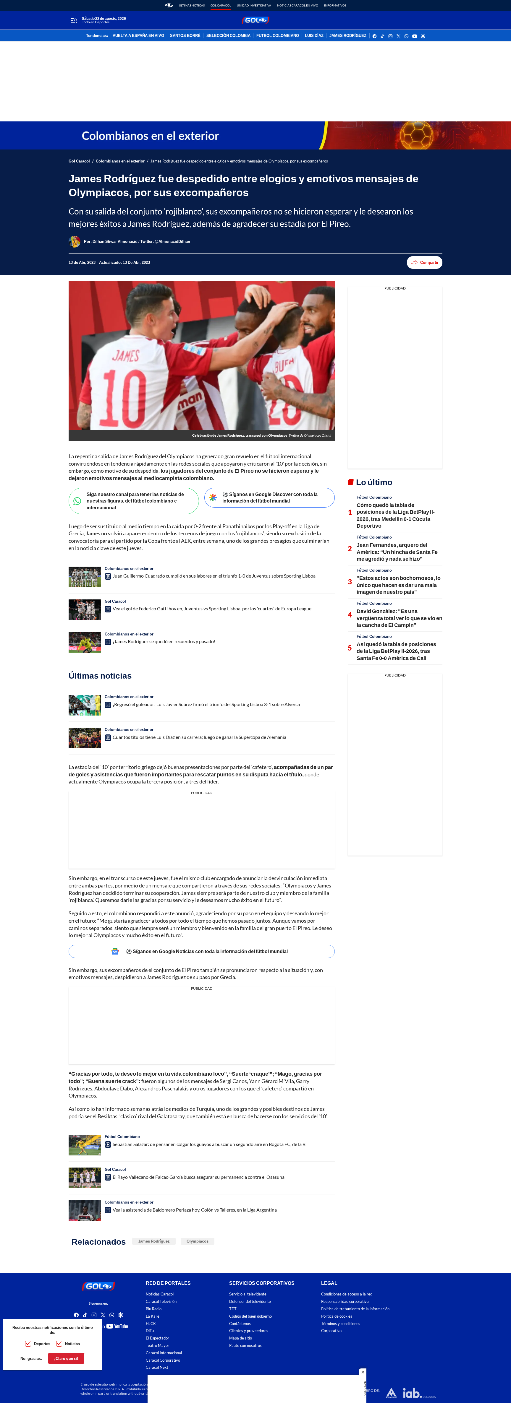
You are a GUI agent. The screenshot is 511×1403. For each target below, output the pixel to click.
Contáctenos (240, 1323)
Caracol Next (157, 1367)
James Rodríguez (154, 1241)
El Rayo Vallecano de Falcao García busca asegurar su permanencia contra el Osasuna (198, 1177)
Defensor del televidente (250, 1301)
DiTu (150, 1331)
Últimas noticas (192, 5)
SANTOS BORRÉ (185, 35)
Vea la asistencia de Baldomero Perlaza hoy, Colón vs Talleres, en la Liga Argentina (195, 1209)
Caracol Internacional (164, 1353)
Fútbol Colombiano (122, 1136)
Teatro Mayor (157, 1345)
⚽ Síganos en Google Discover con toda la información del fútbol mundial (270, 497)
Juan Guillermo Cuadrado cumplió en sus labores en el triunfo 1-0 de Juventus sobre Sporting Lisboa (214, 575)
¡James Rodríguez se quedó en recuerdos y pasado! (164, 641)
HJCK (151, 1323)
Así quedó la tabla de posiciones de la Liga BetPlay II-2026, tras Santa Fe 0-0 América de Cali (396, 651)
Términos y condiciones (340, 1323)
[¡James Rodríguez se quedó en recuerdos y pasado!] (85, 642)
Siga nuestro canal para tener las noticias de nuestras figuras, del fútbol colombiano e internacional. (135, 500)
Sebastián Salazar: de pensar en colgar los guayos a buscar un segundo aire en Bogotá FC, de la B (209, 1144)
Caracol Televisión (161, 1301)
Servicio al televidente (247, 1294)
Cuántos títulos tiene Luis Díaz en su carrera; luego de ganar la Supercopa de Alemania (199, 737)
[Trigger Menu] (74, 20)
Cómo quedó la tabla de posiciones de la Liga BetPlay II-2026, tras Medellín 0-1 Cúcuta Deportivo (396, 515)
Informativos (335, 5)
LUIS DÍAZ (314, 35)
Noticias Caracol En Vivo (297, 5)
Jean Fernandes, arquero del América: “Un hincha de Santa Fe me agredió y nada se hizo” (397, 552)
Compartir (429, 262)
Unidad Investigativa (254, 5)
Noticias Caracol (160, 1294)
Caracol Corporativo (163, 1360)
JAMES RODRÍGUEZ (347, 35)
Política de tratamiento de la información (355, 1309)
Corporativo (331, 1331)
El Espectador (157, 1338)
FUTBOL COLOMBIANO (277, 35)
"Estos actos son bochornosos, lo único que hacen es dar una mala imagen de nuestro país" (399, 585)
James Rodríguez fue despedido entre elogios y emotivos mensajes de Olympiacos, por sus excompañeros (239, 161)
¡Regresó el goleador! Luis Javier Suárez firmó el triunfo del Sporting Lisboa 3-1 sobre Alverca (206, 704)
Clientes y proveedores (248, 1331)
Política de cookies (336, 1316)
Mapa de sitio (240, 1338)
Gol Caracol (221, 5)
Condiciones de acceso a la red (346, 1294)
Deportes (42, 1343)
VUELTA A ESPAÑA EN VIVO (138, 35)
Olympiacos (197, 1241)
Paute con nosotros (245, 1345)
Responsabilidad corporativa (345, 1301)
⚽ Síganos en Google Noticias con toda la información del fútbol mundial (207, 951)
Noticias (72, 1343)
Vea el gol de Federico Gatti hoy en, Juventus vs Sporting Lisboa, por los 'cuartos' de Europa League (212, 608)
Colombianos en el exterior (120, 161)
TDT (233, 1309)
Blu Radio (153, 1309)
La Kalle (152, 1316)
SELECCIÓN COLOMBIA (228, 35)
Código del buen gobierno (250, 1316)
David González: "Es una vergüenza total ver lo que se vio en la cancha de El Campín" (399, 618)
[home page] (169, 5)
